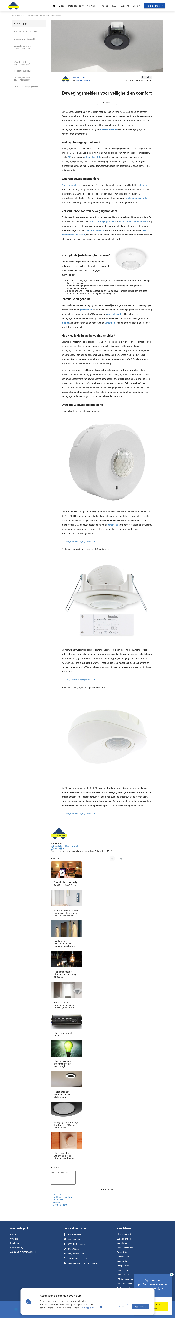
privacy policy (87, 1307)
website (56, 848)
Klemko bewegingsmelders (103, 221)
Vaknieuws (58, 1199)
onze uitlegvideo (115, 314)
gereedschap (86, 309)
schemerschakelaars (94, 230)
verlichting (142, 185)
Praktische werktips (62, 1197)
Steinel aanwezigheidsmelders (133, 221)
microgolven (90, 157)
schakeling (113, 524)
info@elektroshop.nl (77, 1254)
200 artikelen (57, 846)
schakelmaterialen (108, 129)
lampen (65, 322)
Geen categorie (60, 1205)
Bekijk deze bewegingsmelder (79, 541)
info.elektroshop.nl (83, 80)
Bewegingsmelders (71, 185)
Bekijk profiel (71, 846)
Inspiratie (57, 1194)
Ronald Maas (79, 77)
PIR (69, 157)
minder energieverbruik (136, 198)
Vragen (56, 1202)
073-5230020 (73, 1249)
